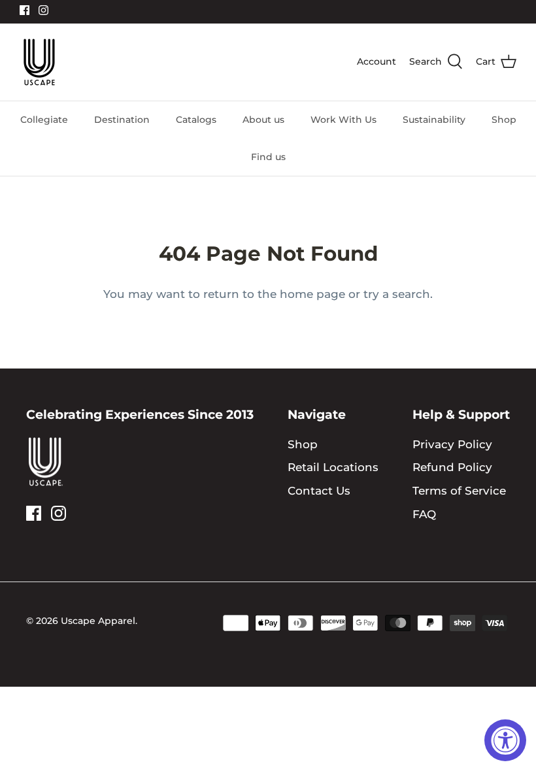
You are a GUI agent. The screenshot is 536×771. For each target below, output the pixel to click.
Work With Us (343, 119)
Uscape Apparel (98, 621)
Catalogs (196, 119)
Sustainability (434, 119)
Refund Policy (452, 467)
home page (312, 294)
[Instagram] (43, 10)
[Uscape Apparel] (39, 62)
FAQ (424, 514)
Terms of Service (459, 490)
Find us (268, 157)
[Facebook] (24, 10)
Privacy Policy (452, 444)
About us (263, 119)
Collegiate (44, 119)
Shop (504, 119)
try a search (396, 294)
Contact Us (319, 490)
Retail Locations (333, 467)
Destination (122, 119)
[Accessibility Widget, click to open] (505, 740)
